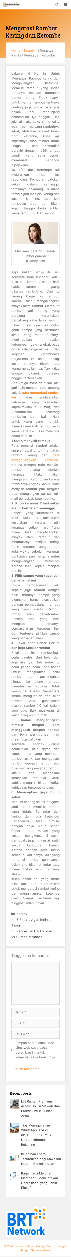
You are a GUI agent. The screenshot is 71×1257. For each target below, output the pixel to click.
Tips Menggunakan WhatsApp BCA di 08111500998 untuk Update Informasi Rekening (36, 1135)
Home (15, 50)
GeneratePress (41, 1250)
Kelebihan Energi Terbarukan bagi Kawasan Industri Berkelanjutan (41, 1159)
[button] (57, 4)
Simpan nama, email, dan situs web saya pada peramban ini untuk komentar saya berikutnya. (36, 1050)
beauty (29, 50)
